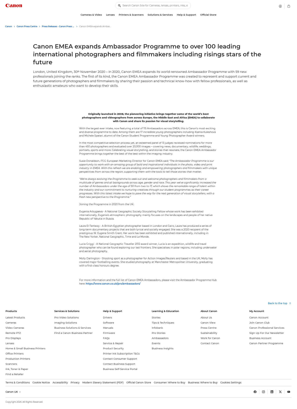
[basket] (289, 6)
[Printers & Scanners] (145, 15)
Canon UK (12, 391)
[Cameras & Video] (103, 15)
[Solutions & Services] (174, 15)
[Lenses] (116, 15)
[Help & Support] (197, 15)
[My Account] (280, 6)
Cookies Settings (230, 382)
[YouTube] (288, 391)
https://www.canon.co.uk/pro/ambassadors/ (113, 283)
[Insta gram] (263, 391)
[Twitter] (280, 391)
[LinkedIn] (272, 391)
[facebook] (255, 391)
